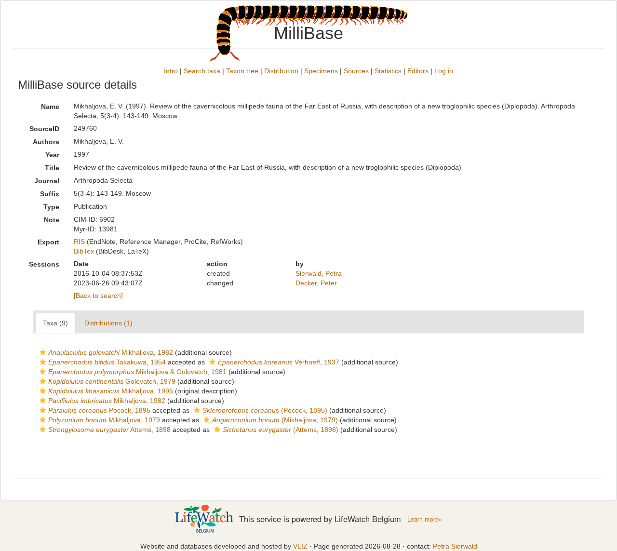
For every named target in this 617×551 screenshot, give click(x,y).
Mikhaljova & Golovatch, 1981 (137, 372)
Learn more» (424, 519)
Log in (443, 71)
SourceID (44, 129)
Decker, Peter (316, 283)
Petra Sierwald (455, 546)
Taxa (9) (55, 323)
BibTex (84, 251)
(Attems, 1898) (280, 429)
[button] (42, 352)
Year (52, 155)
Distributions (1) (108, 323)
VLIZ (300, 546)
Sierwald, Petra (318, 273)
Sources (356, 71)
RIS (79, 241)
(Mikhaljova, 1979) (275, 420)
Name (50, 106)
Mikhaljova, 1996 (110, 391)
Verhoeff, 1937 (278, 362)
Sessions (44, 264)
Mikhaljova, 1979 (104, 420)
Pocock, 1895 (99, 410)
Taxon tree (242, 71)
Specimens (321, 71)
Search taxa (202, 71)
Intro (171, 71)
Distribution (281, 71)
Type (51, 207)
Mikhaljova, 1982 (110, 352)
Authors (46, 142)
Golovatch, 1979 (111, 381)
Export (48, 242)
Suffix (49, 194)
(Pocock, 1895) (264, 410)
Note (51, 220)
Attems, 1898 (109, 429)
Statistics (388, 71)
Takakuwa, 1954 (107, 362)
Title (52, 168)
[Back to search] (98, 295)
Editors (418, 71)
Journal (46, 181)
